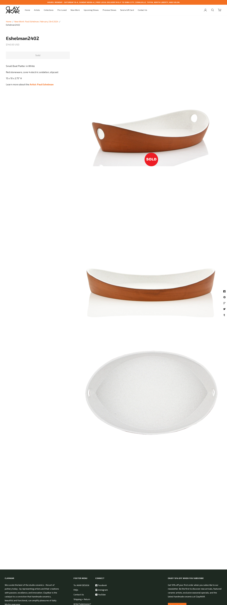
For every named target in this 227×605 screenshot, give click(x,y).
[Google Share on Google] (224, 303)
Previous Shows (109, 10)
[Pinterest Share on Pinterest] (224, 297)
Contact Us (142, 10)
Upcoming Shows (91, 10)
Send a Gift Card (127, 10)
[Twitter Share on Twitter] (224, 309)
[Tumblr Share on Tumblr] (224, 315)
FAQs (76, 590)
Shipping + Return (82, 599)
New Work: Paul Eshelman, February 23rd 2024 (36, 21)
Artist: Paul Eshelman (42, 84)
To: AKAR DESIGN (81, 585)
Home (27, 10)
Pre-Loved (62, 10)
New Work (75, 10)
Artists (37, 10)
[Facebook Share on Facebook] (224, 291)
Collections (48, 10)
